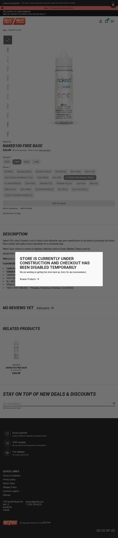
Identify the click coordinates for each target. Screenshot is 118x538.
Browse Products (28, 279)
